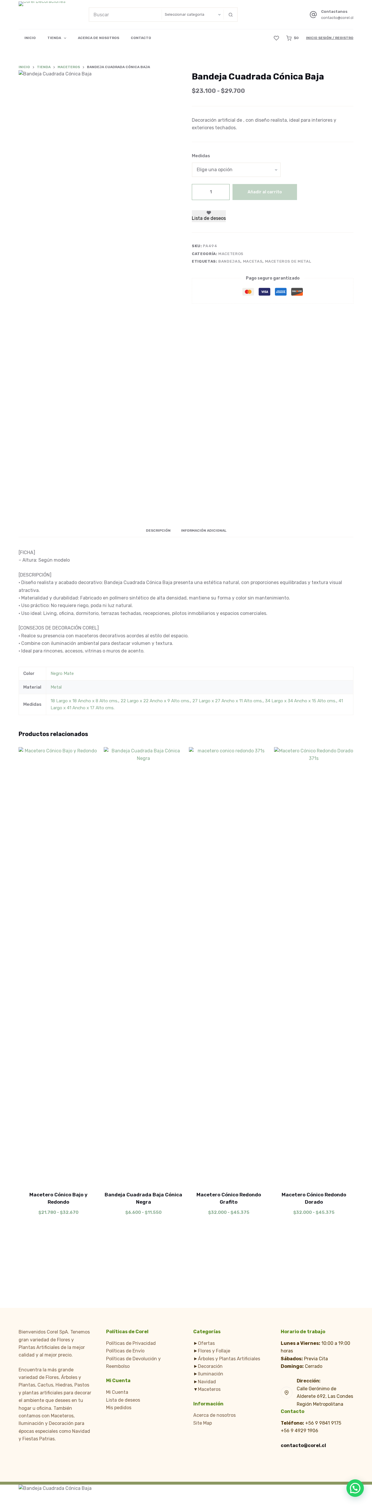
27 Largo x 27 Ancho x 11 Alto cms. (227, 700)
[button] (355, 1488)
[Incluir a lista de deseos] (58, 1176)
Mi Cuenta (117, 1392)
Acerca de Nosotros (98, 38)
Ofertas (206, 1343)
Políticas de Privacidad (131, 1343)
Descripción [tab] (158, 530)
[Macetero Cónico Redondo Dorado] (313, 965)
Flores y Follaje (214, 1351)
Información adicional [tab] (203, 530)
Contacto (141, 38)
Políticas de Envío (125, 1351)
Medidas (201, 156)
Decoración (210, 1366)
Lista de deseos (123, 1400)
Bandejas (229, 261)
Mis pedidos (118, 1407)
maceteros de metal (288, 261)
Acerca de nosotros (214, 1415)
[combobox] (125, 14)
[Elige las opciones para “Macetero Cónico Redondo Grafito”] (205, 1176)
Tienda (54, 38)
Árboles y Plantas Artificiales (229, 1358)
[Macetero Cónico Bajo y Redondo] (58, 965)
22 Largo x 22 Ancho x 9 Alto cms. (155, 700)
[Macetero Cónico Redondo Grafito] (228, 965)
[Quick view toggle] (82, 1176)
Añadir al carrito (265, 192)
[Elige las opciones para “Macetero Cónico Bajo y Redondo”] (34, 1176)
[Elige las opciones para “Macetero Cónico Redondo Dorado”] (290, 1176)
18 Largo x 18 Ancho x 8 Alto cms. (84, 700)
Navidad (207, 1381)
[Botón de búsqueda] (230, 14)
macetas (253, 261)
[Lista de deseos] (276, 38)
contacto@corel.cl (337, 17)
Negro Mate (62, 673)
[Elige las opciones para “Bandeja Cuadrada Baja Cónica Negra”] (120, 1176)
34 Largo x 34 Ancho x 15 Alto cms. (300, 700)
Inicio (30, 38)
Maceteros (231, 254)
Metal (56, 687)
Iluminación (210, 1374)
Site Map (202, 1423)
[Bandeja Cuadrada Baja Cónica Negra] (143, 965)
